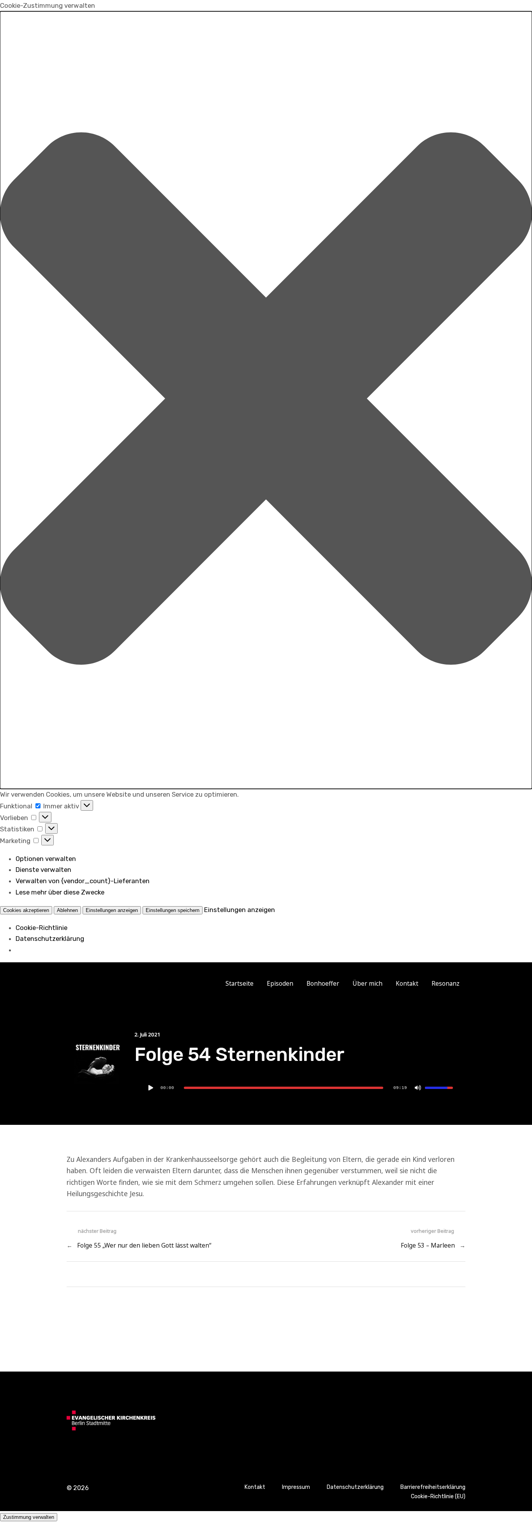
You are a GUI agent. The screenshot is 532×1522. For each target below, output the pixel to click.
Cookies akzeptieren (26, 910)
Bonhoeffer (323, 983)
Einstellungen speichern (172, 910)
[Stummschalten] (418, 1087)
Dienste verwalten (43, 869)
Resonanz (446, 983)
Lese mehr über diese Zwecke (60, 892)
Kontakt (407, 983)
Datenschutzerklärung (50, 938)
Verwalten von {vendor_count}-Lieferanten (83, 881)
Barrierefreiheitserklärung (432, 1487)
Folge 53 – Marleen (428, 1245)
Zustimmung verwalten (28, 1517)
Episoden (280, 983)
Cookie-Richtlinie (41, 928)
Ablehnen (67, 910)
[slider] (283, 1088)
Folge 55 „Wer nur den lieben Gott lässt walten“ (144, 1245)
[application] (300, 1087)
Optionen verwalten (46, 859)
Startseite (239, 983)
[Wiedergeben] (151, 1087)
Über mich (367, 983)
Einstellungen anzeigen (112, 910)
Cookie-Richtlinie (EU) (438, 1496)
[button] (266, 400)
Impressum (296, 1487)
